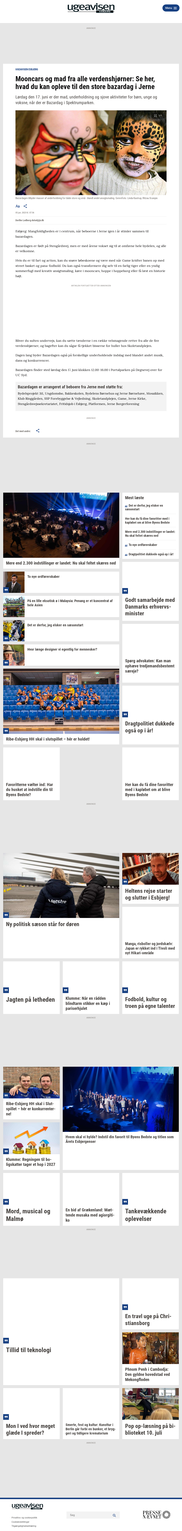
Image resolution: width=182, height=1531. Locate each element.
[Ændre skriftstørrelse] (17, 206)
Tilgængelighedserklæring (24, 1526)
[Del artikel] (25, 206)
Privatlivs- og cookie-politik (24, 1517)
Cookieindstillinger (20, 1522)
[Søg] (114, 1515)
